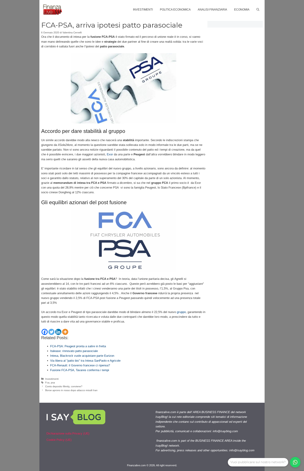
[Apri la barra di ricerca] (258, 9)
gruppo (181, 312)
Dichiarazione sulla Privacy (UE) (67, 433)
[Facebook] (45, 332)
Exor (110, 154)
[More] (65, 332)
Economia (241, 9)
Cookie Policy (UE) (59, 440)
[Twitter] (51, 332)
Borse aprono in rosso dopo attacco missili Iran (71, 390)
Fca (47, 382)
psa (53, 382)
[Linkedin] (58, 332)
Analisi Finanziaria (212, 9)
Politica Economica (175, 9)
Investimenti (143, 9)
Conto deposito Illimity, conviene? (63, 386)
